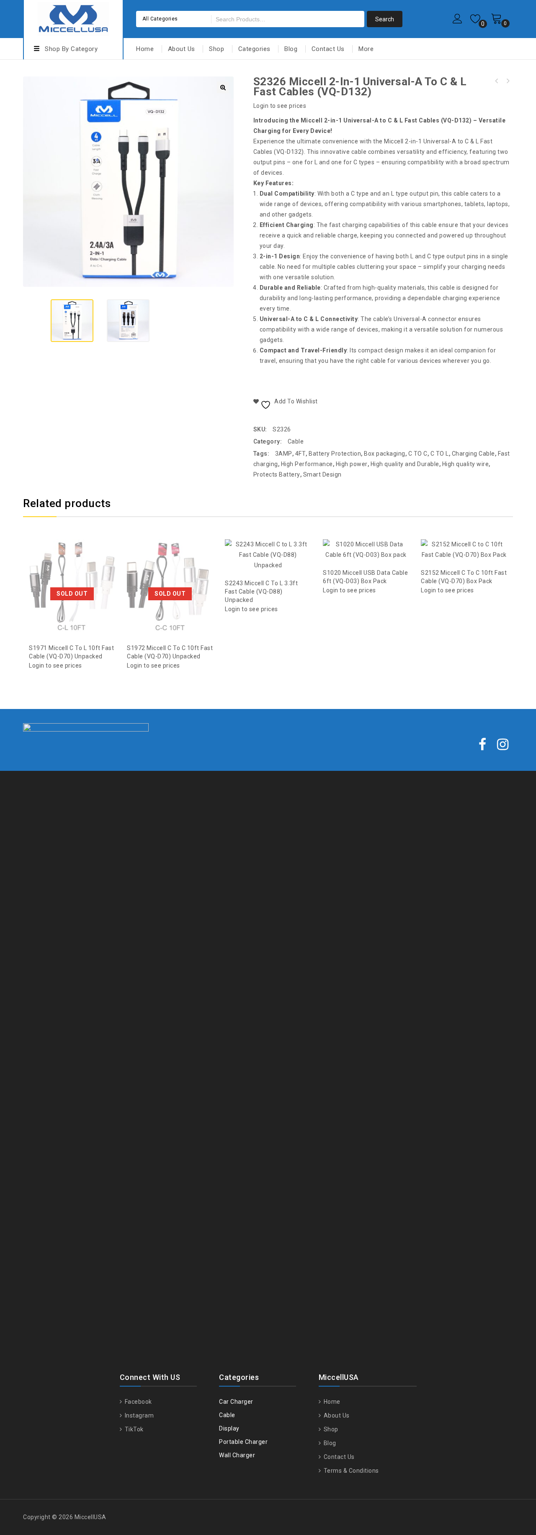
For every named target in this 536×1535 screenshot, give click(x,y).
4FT (300, 453)
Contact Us (328, 49)
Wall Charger (237, 1455)
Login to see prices (280, 105)
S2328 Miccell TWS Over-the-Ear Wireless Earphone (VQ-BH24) (507, 81)
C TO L (439, 453)
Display (229, 1428)
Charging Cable (473, 453)
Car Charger (236, 1401)
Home (145, 49)
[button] (223, 87)
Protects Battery (276, 474)
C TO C (418, 453)
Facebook (137, 1401)
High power (352, 464)
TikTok (133, 1429)
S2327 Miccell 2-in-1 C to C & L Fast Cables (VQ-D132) (496, 81)
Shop (216, 49)
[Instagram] (503, 745)
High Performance (307, 464)
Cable (296, 441)
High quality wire (465, 464)
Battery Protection (335, 453)
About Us (181, 49)
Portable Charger (243, 1441)
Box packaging (384, 453)
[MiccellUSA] (73, 18)
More (366, 49)
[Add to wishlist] (63, 566)
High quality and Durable (405, 464)
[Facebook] (482, 745)
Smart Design (322, 474)
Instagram (138, 1415)
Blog (290, 49)
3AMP (283, 453)
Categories (254, 49)
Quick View (80, 566)
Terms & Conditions (350, 1470)
